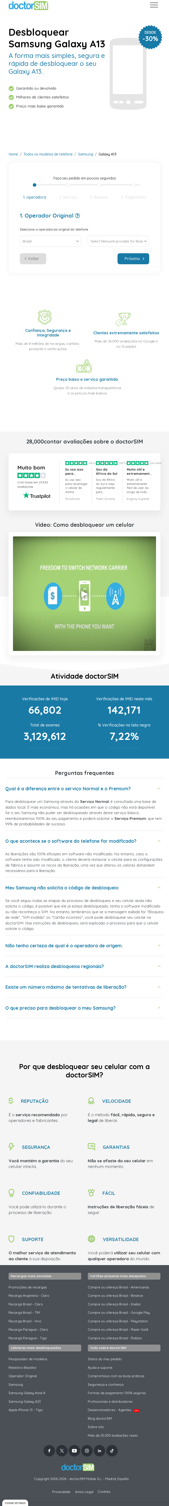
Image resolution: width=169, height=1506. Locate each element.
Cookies (104, 1491)
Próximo (132, 258)
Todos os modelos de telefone (48, 154)
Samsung (85, 154)
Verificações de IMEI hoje (45, 698)
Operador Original (23, 1376)
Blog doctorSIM (100, 1418)
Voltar (33, 258)
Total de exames (45, 725)
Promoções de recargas (28, 1287)
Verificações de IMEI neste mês (124, 698)
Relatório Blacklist (22, 1368)
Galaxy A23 (25, 1401)
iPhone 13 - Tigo (26, 1410)
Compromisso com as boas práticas (116, 1376)
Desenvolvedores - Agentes (113, 1410)
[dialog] (15, 1503)
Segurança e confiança (105, 1384)
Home (13, 154)
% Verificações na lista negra (124, 725)
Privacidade (61, 1492)
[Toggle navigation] (153, 6)
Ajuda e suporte (100, 1368)
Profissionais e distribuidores (110, 1401)
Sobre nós (96, 1427)
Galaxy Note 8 (27, 1393)
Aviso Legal (84, 1492)
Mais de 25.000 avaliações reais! (113, 1435)
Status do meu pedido (105, 1359)
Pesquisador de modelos (28, 1359)
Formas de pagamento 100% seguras (117, 1393)
